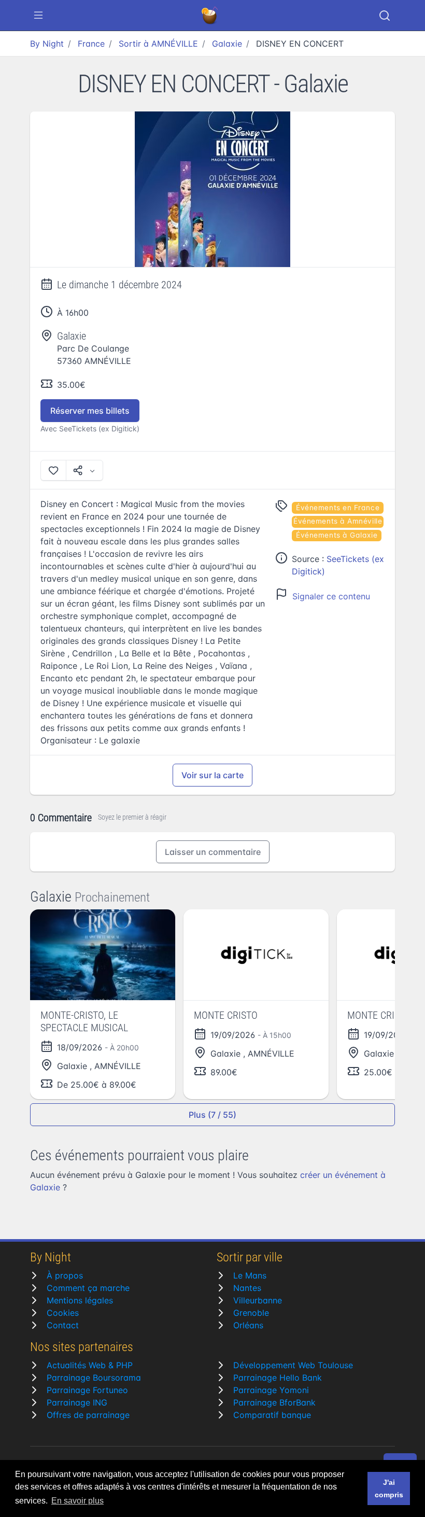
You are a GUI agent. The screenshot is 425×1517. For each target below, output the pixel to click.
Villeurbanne (257, 1300)
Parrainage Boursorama (94, 1377)
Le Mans (249, 1275)
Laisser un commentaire (213, 852)
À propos (65, 1275)
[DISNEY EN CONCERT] (212, 189)
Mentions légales (80, 1300)
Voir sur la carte (212, 775)
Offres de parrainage (88, 1415)
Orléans (248, 1325)
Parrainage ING (77, 1402)
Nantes (247, 1288)
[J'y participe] (53, 470)
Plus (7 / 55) (212, 1114)
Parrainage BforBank (274, 1402)
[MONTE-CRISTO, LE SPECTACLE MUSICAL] (102, 954)
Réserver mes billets (90, 410)
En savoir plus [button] (77, 1500)
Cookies (63, 1313)
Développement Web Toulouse (293, 1365)
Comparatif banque (272, 1415)
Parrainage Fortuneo (87, 1390)
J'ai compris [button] (389, 1488)
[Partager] (84, 470)
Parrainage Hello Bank (277, 1377)
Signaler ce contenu (331, 596)
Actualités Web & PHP (90, 1365)
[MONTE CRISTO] (256, 954)
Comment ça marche (88, 1288)
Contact (63, 1325)
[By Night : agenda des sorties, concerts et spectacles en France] (210, 15)
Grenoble (251, 1313)
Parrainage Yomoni (271, 1390)
